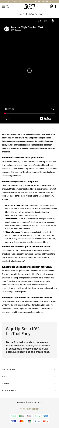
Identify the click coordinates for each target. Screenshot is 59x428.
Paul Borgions (31, 138)
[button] (3, 6)
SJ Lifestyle (37, 402)
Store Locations (29, 409)
